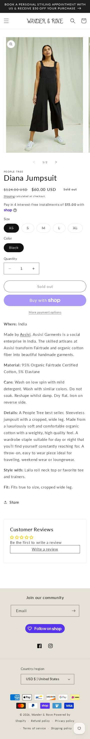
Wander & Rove (42, 714)
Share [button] (14, 502)
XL (78, 229)
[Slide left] (34, 162)
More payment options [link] (45, 312)
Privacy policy (64, 720)
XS (14, 229)
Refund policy (40, 720)
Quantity (10, 259)
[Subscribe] (73, 611)
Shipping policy (61, 728)
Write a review (45, 549)
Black (16, 248)
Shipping (9, 196)
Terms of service (34, 728)
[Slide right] (56, 162)
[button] (6, 20)
